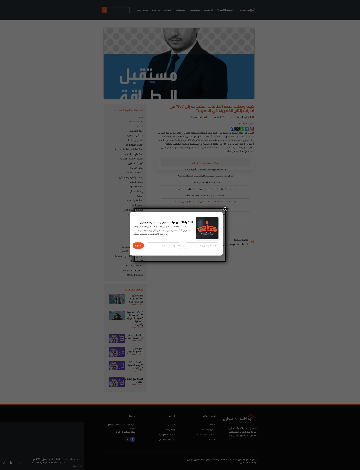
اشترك (138, 245)
